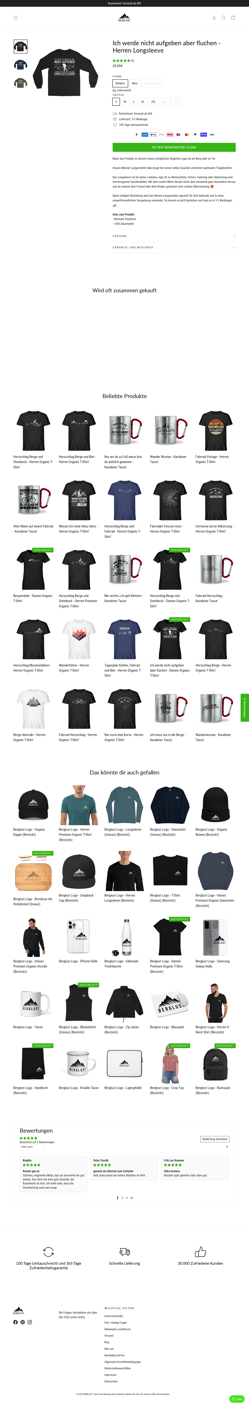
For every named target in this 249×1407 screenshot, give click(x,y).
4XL (176, 101)
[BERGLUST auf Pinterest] (22, 1322)
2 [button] (122, 1198)
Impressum (110, 1375)
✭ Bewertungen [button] (245, 708)
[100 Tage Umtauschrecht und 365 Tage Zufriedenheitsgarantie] (48, 1251)
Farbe (117, 76)
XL (142, 101)
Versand (120, 236)
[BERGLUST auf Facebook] (15, 1322)
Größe (118, 95)
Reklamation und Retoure (117, 1329)
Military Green (153, 83)
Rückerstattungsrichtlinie (117, 1368)
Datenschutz (111, 1381)
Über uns (109, 1348)
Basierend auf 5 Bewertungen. (37, 1142)
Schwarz (120, 83)
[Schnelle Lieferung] (124, 1251)
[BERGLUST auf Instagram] (30, 1322)
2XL (153, 101)
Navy (135, 83)
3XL (165, 101)
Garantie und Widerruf (133, 247)
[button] (122, 60)
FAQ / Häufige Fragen (115, 1322)
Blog (106, 1342)
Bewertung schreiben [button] (215, 1139)
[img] (53, 1165)
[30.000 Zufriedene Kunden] (200, 1251)
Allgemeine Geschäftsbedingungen (122, 1362)
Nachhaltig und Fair (114, 1355)
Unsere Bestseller (113, 1316)
